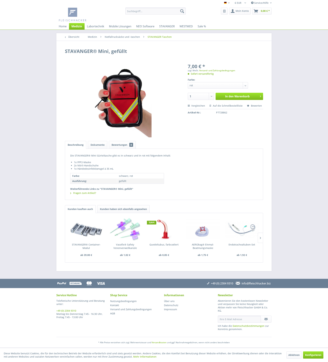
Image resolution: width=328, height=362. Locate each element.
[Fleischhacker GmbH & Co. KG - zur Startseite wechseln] (85, 14)
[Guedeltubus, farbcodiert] (164, 229)
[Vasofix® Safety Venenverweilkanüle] (125, 229)
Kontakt (114, 305)
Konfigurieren (313, 355)
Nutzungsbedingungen (123, 301)
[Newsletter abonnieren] (266, 319)
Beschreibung (76, 144)
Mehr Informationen (144, 356)
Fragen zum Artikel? (84, 193)
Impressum (170, 309)
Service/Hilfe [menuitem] (261, 2)
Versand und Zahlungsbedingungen (131, 309)
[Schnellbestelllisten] (224, 11)
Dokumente (98, 144)
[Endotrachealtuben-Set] (242, 229)
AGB (112, 313)
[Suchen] (182, 11)
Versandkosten (159, 342)
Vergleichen (198, 105)
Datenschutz (171, 305)
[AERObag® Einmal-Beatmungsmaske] (203, 229)
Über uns (169, 301)
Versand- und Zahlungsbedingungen (217, 70)
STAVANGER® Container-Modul (86, 246)
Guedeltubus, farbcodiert (164, 244)
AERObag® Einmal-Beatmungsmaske (203, 246)
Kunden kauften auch (80, 209)
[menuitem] (155, 11)
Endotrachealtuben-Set (242, 244)
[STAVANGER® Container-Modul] (86, 229)
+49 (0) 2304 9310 (66, 310)
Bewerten (256, 105)
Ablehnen (294, 355)
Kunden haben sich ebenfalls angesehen (123, 209)
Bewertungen (122, 144)
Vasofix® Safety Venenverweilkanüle (125, 246)
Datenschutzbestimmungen (248, 325)
